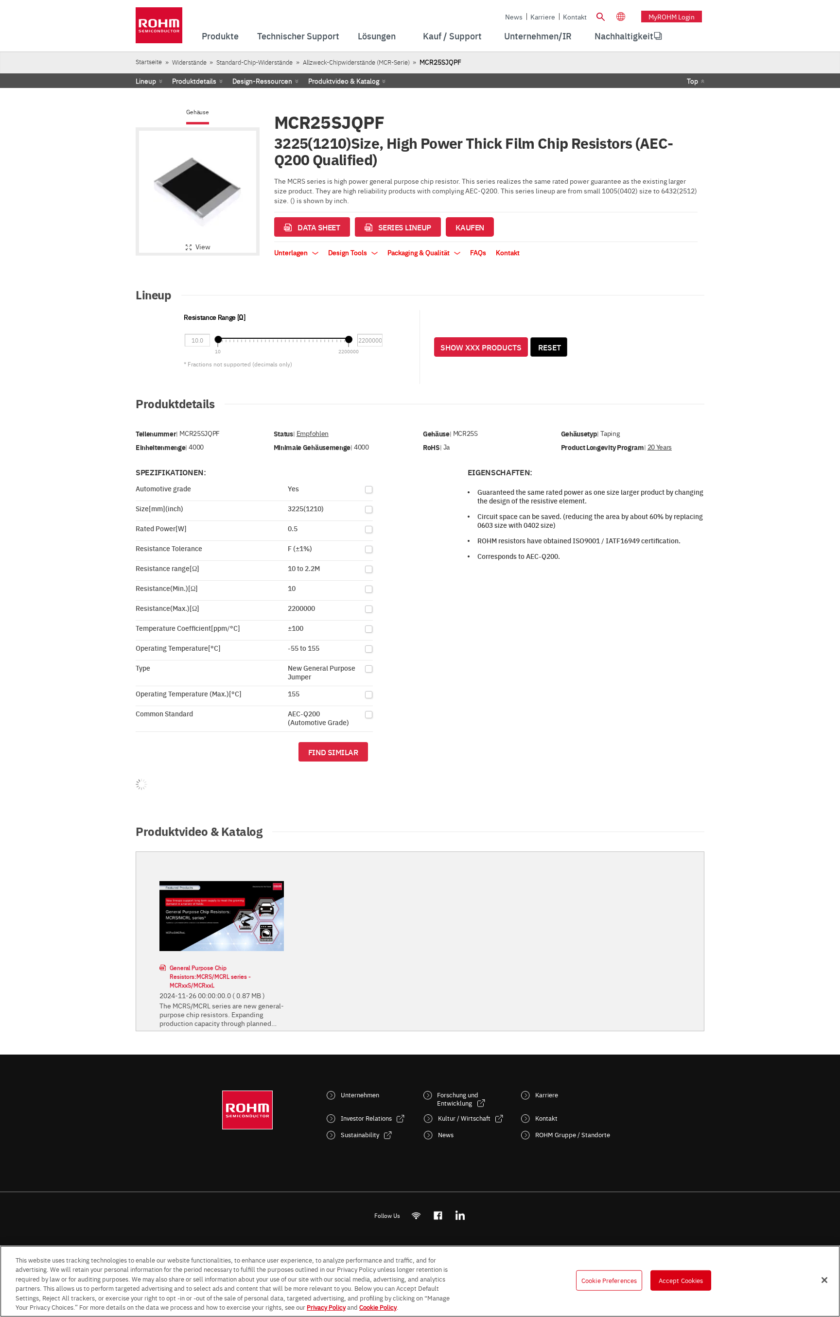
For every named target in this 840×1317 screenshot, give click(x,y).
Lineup (146, 81)
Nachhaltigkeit (624, 36)
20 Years (660, 446)
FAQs (478, 252)
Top (692, 81)
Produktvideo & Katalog (343, 81)
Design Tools (348, 252)
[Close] (824, 1280)
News (514, 16)
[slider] (218, 339)
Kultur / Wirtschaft (464, 1118)
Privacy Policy (326, 1306)
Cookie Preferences (609, 1280)
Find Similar (333, 751)
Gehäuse (197, 112)
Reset (549, 347)
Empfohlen (313, 433)
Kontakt (575, 16)
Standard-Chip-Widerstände (254, 62)
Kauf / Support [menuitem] (452, 36)
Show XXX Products (481, 347)
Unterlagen (291, 252)
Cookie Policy (378, 1306)
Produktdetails (194, 81)
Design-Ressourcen (262, 81)
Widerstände (189, 62)
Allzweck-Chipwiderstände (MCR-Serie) (356, 62)
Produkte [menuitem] (220, 36)
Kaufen (469, 227)
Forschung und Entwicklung (457, 1099)
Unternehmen (360, 1095)
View (202, 246)
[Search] (600, 15)
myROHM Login (671, 16)
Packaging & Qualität (419, 252)
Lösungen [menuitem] (377, 36)
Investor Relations (366, 1118)
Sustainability (360, 1134)
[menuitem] (624, 36)
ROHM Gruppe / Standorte (572, 1134)
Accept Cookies (681, 1280)
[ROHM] (159, 28)
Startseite (149, 61)
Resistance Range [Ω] (214, 316)
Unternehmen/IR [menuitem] (538, 36)
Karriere (542, 16)
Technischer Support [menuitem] (298, 36)
